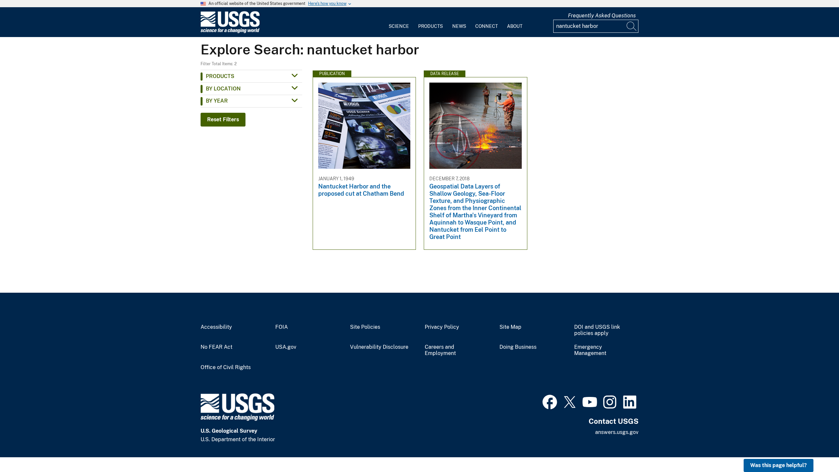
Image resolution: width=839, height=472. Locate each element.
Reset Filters (223, 119)
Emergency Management (590, 350)
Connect (486, 26)
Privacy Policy (442, 327)
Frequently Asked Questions (602, 15)
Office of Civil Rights (226, 367)
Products (430, 26)
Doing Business (518, 347)
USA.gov (285, 347)
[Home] (230, 32)
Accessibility (216, 327)
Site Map (510, 327)
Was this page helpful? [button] (778, 465)
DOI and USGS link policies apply (597, 330)
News (459, 26)
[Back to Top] (815, 448)
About (514, 26)
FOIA (281, 327)
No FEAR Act (216, 347)
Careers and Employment (440, 350)
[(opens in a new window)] (549, 401)
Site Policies (365, 327)
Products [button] (220, 76)
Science (399, 26)
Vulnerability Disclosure (379, 347)
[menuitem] (399, 22)
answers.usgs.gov (616, 432)
